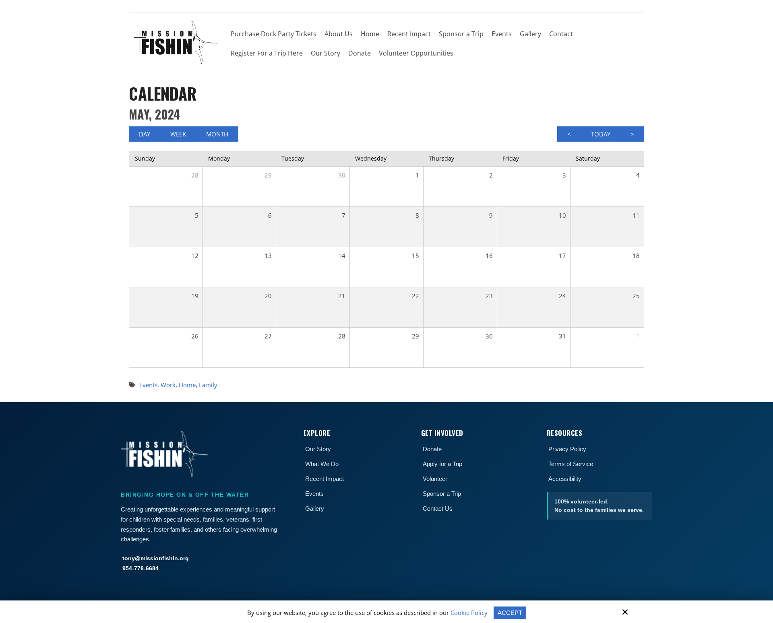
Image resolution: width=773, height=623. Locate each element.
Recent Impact (324, 478)
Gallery (315, 508)
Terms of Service (571, 463)
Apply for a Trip (442, 463)
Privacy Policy (567, 449)
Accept (510, 612)
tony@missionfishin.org (155, 558)
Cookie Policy (469, 612)
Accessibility (565, 478)
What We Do (322, 463)
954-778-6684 (140, 568)
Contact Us (437, 508)
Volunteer (435, 478)
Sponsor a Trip (442, 493)
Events (314, 493)
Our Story (318, 449)
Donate (432, 449)
